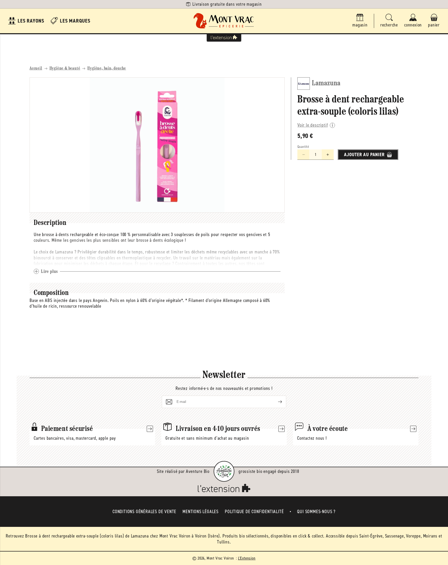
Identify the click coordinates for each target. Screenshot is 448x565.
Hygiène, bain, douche (106, 68)
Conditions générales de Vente (144, 511)
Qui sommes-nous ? (316, 511)
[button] (389, 21)
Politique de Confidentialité (254, 511)
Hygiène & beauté (65, 68)
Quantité (303, 146)
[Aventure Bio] (224, 471)
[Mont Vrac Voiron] (224, 21)
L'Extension (247, 558)
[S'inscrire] (276, 402)
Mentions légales (201, 511)
